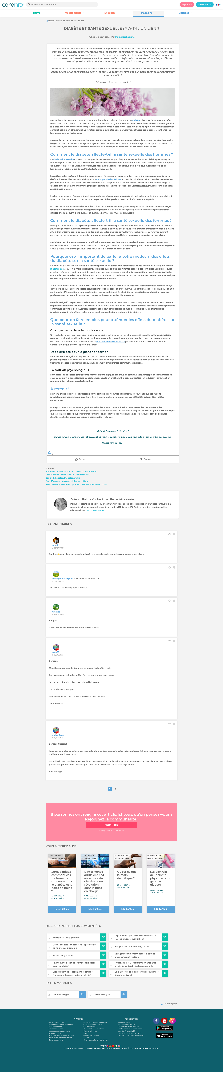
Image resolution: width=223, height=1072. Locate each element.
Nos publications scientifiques (60, 1038)
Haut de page (170, 1003)
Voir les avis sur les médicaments (130, 1029)
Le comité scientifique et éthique (61, 1035)
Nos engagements (56, 1040)
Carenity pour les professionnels (95, 1040)
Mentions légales (90, 1031)
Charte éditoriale (89, 1027)
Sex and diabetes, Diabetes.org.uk (63, 478)
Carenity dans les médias (93, 1024)
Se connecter (205, 4)
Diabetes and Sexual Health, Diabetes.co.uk (68, 474)
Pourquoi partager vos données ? (61, 1024)
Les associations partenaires (59, 1031)
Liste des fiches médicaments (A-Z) (131, 1035)
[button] (37, 14)
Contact (86, 1038)
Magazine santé (124, 1022)
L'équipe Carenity (55, 1027)
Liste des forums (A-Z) (126, 1031)
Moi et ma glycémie (63, 955)
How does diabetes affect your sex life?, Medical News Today (76, 484)
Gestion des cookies (91, 1035)
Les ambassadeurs (56, 1029)
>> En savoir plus (95, 510)
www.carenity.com (80, 1048)
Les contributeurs (55, 1033)
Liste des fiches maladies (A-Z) (129, 1033)
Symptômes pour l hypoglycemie (132, 946)
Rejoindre (187, 4)
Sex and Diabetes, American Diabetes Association (71, 471)
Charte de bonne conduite (93, 1029)
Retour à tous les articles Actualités (66, 20)
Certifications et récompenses (95, 1022)
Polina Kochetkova (124, 37)
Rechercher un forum (126, 1024)
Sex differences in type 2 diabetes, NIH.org (67, 481)
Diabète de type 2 (61, 994)
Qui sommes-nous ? (56, 1022)
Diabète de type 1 (102, 994)
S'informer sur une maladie (128, 1027)
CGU (85, 1033)
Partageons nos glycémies (66, 937)
